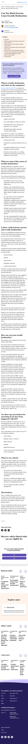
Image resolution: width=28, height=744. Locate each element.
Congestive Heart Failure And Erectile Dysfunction (5, 585)
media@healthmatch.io (14, 718)
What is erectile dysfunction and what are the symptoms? (14, 42)
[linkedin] (9, 531)
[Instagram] (2, 737)
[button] (13, 76)
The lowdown (7, 56)
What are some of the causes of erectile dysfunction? (13, 45)
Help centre (12, 710)
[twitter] (5, 531)
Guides (2, 698)
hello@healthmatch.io (14, 714)
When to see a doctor (9, 55)
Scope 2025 (12, 695)
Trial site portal (13, 698)
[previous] (20, 571)
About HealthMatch (5, 710)
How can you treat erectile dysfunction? (14, 50)
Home (2, 6)
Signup (2, 703)
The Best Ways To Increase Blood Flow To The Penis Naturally (4, 640)
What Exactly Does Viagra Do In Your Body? (22, 669)
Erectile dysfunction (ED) (8, 88)
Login (2, 700)
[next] (25, 571)
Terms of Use (4, 732)
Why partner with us (14, 693)
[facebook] (2, 531)
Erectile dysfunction (10, 6)
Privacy (2, 730)
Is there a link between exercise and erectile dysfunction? (14, 48)
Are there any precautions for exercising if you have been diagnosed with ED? (14, 52)
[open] (3, 2)
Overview (6, 39)
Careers (2, 712)
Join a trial (3, 693)
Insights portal (13, 700)
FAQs (2, 695)
